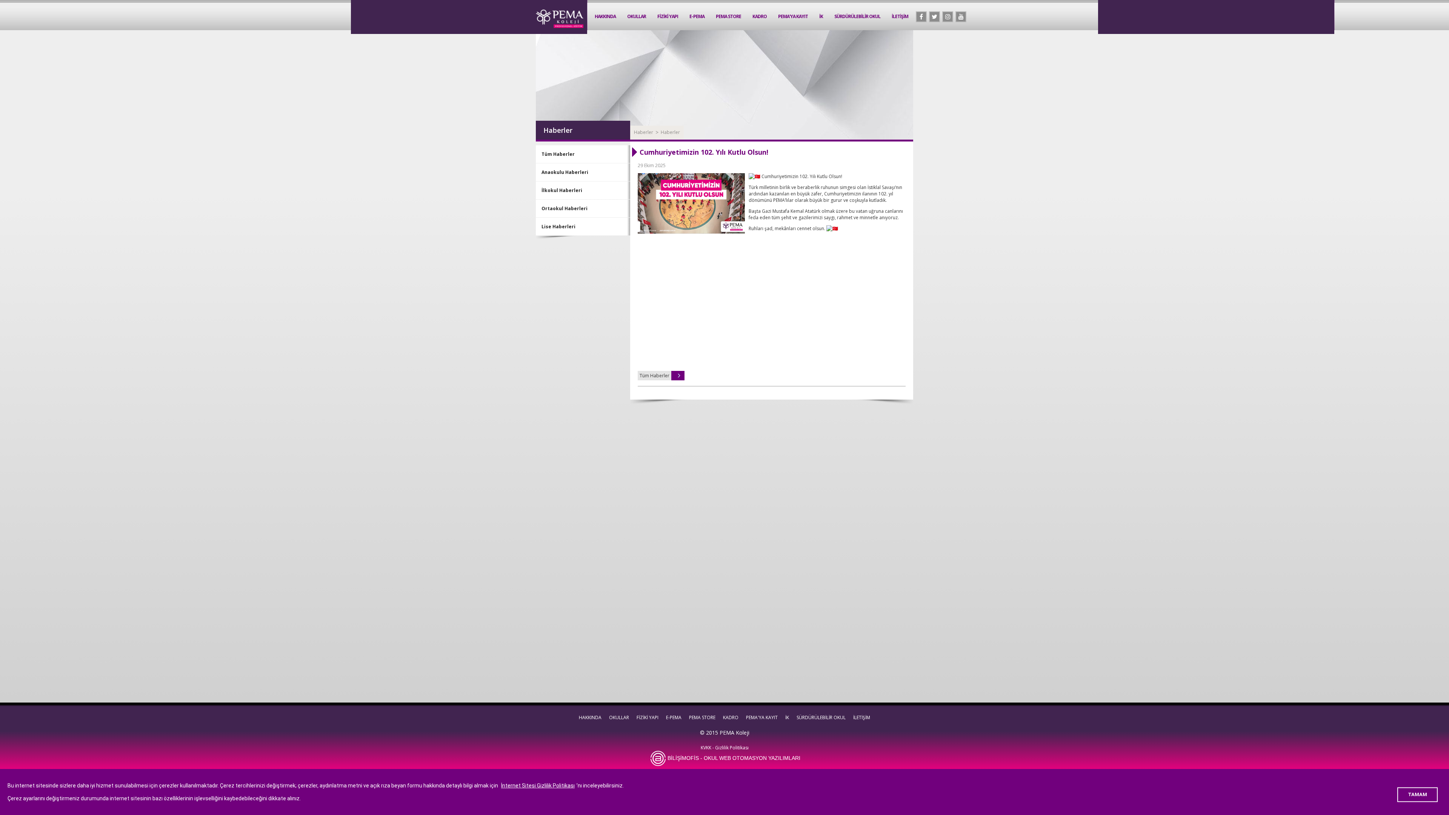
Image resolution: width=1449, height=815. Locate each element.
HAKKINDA (605, 16)
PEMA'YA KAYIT (793, 16)
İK (821, 16)
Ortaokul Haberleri (564, 208)
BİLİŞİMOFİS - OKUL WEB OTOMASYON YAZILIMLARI (734, 758)
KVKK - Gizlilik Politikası (725, 747)
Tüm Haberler (558, 154)
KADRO (759, 16)
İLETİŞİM (900, 16)
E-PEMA (697, 16)
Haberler (643, 132)
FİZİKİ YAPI (667, 16)
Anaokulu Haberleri (564, 172)
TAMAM (1417, 794)
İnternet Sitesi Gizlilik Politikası (538, 786)
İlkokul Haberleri (561, 190)
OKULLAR (636, 16)
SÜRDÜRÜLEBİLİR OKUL (857, 16)
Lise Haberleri (558, 226)
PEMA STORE (728, 16)
